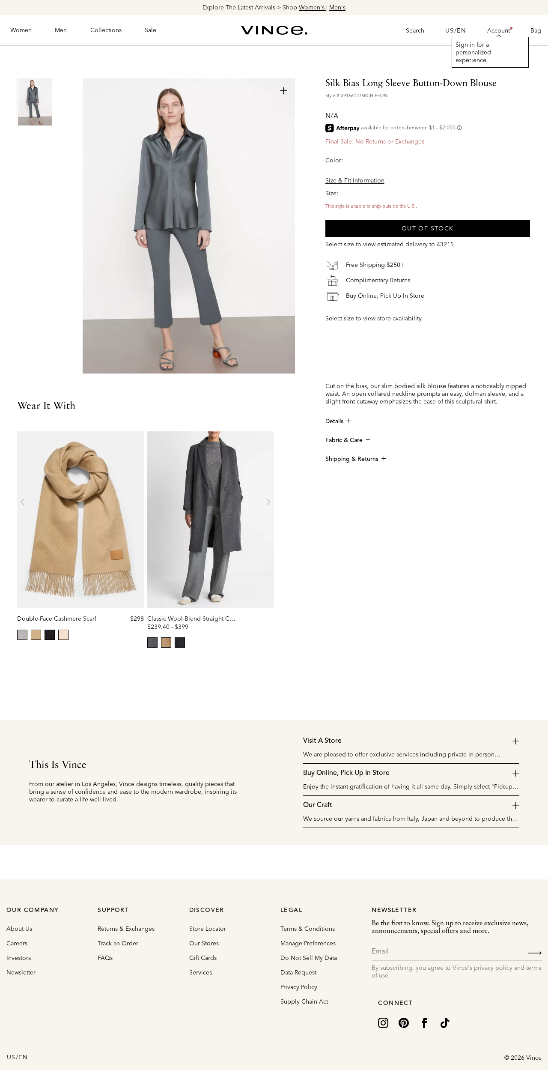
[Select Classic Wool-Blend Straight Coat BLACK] (180, 642)
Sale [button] (150, 30)
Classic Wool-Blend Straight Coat (192, 618)
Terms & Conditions (307, 929)
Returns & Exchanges (126, 929)
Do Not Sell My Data (308, 958)
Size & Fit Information (354, 180)
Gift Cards (203, 958)
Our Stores (204, 943)
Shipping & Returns (351, 459)
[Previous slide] (23, 502)
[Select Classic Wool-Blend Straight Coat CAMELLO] (166, 642)
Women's (312, 7)
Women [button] (21, 30)
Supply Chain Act (304, 1001)
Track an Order (118, 943)
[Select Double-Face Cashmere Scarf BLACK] (50, 635)
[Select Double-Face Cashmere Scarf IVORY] (63, 635)
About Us (19, 929)
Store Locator (207, 929)
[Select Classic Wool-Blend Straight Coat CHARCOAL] (152, 642)
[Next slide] (268, 502)
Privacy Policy (298, 987)
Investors (18, 958)
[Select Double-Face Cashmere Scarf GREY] (22, 635)
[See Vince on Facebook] (424, 1022)
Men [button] (61, 30)
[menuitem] (21, 30)
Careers (16, 943)
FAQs (105, 958)
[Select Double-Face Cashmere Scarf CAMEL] (36, 635)
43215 (445, 244)
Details (334, 421)
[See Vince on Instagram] (383, 1022)
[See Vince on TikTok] (445, 1022)
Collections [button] (106, 30)
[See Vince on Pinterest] (404, 1022)
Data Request (298, 972)
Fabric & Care (344, 440)
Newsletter (21, 972)
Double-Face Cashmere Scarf (56, 618)
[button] (498, 30)
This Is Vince (57, 765)
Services (200, 972)
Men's (337, 7)
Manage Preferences (308, 943)
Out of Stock (428, 228)
